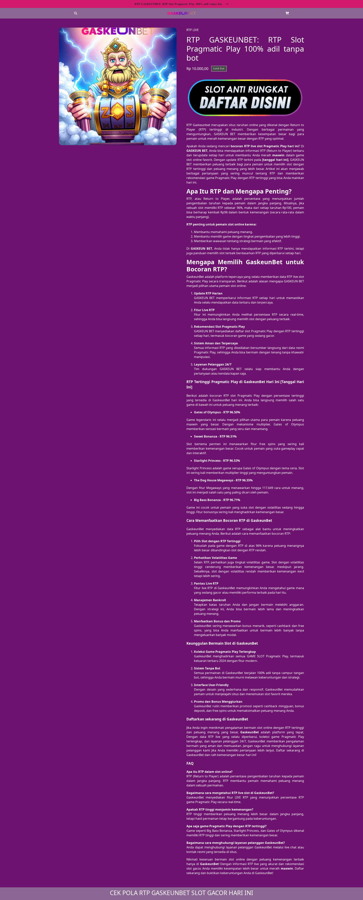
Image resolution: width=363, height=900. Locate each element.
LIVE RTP (241, 797)
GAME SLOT (255, 656)
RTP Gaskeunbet (198, 125)
